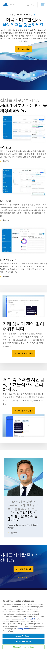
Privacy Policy (23, 629)
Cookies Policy (31, 619)
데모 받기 (26, 49)
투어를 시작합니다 (25, 353)
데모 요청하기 (25, 569)
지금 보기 (14, 533)
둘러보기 (6, 161)
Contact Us (32, 5)
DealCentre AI (23, 14)
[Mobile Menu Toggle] (42, 3)
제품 (11, 14)
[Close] (40, 594)
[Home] (9, 4)
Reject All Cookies (23, 641)
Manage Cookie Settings (23, 647)
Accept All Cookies (23, 636)
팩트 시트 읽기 (23, 577)
